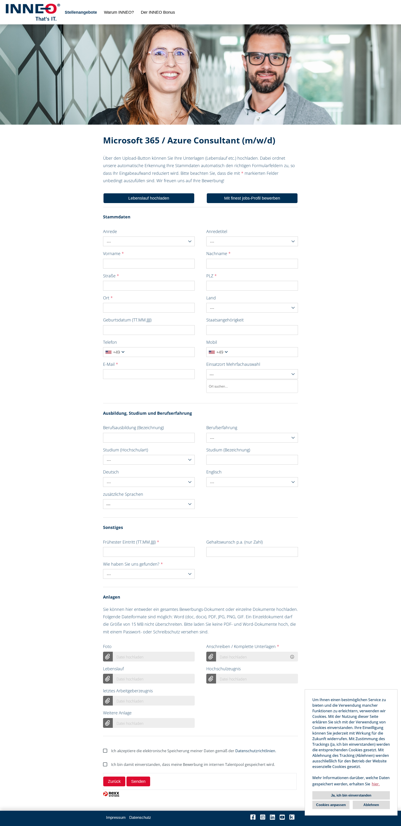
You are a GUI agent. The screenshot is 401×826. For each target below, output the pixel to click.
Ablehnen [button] (371, 805)
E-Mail (110, 364)
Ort (108, 298)
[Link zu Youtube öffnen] (282, 817)
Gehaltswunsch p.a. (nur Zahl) (234, 542)
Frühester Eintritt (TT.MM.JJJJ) (131, 542)
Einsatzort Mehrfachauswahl (233, 364)
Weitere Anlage (117, 713)
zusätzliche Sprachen (123, 494)
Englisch (214, 472)
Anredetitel (216, 231)
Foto (107, 646)
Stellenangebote (81, 12)
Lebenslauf (113, 668)
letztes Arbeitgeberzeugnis (128, 690)
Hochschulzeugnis (223, 668)
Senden (138, 781)
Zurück (114, 781)
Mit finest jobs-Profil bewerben (252, 198)
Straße (111, 276)
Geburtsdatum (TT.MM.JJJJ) (127, 320)
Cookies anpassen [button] (331, 805)
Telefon (110, 342)
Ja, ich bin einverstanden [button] (351, 795)
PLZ (211, 276)
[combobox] (149, 241)
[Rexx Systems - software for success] (111, 794)
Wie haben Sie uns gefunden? (133, 564)
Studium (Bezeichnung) (228, 450)
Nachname (218, 253)
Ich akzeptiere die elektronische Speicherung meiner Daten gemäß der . (193, 750)
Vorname (113, 253)
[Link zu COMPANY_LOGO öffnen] (33, 12)
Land (211, 298)
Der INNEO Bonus (158, 12)
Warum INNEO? (119, 12)
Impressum (116, 817)
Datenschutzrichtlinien (255, 750)
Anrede (110, 231)
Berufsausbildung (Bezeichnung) (133, 427)
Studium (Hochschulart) (125, 450)
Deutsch (111, 472)
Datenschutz (140, 817)
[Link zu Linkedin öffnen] (272, 817)
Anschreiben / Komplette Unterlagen (242, 646)
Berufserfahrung (221, 427)
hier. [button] (376, 784)
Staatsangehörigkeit (225, 320)
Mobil (211, 342)
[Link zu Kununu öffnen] (292, 817)
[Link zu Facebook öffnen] (253, 817)
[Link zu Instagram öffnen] (262, 817)
